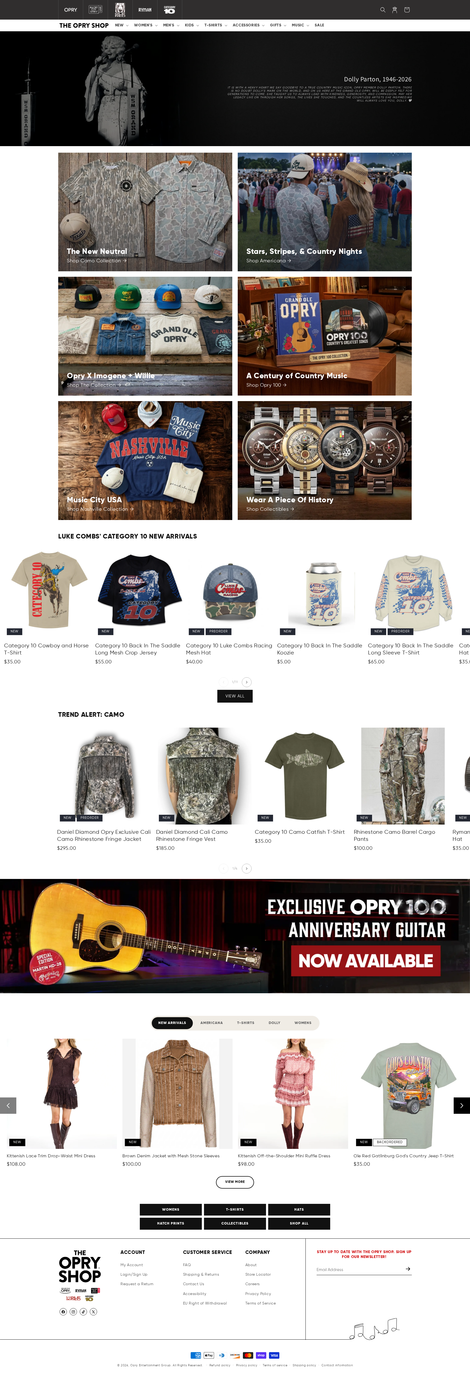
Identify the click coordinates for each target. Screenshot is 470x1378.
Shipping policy (304, 1365)
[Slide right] (247, 682)
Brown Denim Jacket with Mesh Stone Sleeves (170, 1156)
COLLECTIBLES (234, 1223)
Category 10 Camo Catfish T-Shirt (300, 832)
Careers (252, 1284)
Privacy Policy (258, 1294)
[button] (121, 25)
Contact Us (193, 1284)
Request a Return (137, 1284)
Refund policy (220, 1365)
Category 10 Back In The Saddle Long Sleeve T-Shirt (410, 649)
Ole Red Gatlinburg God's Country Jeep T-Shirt (404, 1156)
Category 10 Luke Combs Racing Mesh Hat (229, 649)
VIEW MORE (235, 1182)
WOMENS (171, 1209)
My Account (131, 1265)
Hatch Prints (170, 1223)
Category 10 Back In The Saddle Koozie (320, 649)
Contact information (337, 1365)
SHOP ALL (299, 1223)
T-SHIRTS (235, 1209)
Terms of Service (260, 1303)
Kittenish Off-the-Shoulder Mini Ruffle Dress (284, 1156)
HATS (299, 1209)
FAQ (187, 1265)
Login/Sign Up (134, 1275)
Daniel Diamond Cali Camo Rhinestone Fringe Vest (192, 835)
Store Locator (258, 1275)
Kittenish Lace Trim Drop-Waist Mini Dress (51, 1156)
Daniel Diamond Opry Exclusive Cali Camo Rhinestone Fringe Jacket (104, 835)
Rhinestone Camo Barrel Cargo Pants (394, 835)
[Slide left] (223, 682)
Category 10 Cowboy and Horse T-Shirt (46, 649)
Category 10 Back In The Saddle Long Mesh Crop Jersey (138, 649)
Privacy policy (247, 1365)
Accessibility (194, 1294)
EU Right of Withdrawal (205, 1303)
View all (235, 696)
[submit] (408, 1270)
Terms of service (275, 1365)
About (251, 1265)
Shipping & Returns (201, 1275)
